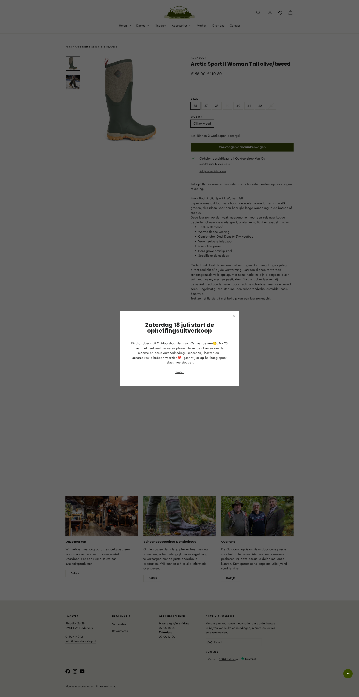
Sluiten (179, 372)
